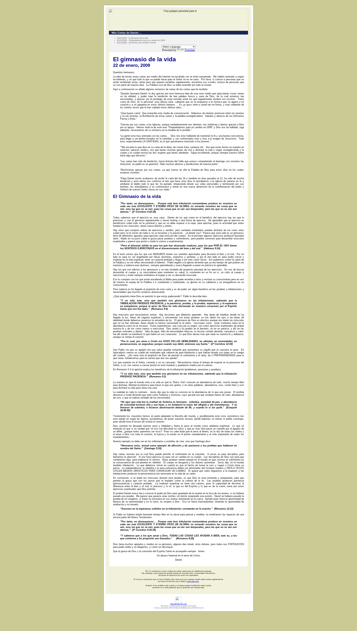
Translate (189, 50)
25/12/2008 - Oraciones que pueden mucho (136, 42)
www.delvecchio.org (178, 604)
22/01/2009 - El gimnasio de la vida (132, 38)
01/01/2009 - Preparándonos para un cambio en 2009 (141, 40)
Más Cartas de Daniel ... (125, 32)
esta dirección (193, 581)
